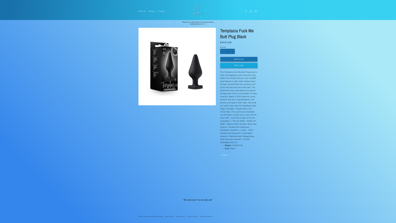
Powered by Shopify (156, 216)
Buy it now (238, 65)
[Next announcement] (221, 23)
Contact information (206, 216)
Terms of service (192, 216)
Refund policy (169, 216)
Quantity (223, 47)
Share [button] (225, 155)
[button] (152, 11)
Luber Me (147, 216)
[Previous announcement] (175, 23)
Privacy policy (180, 216)
